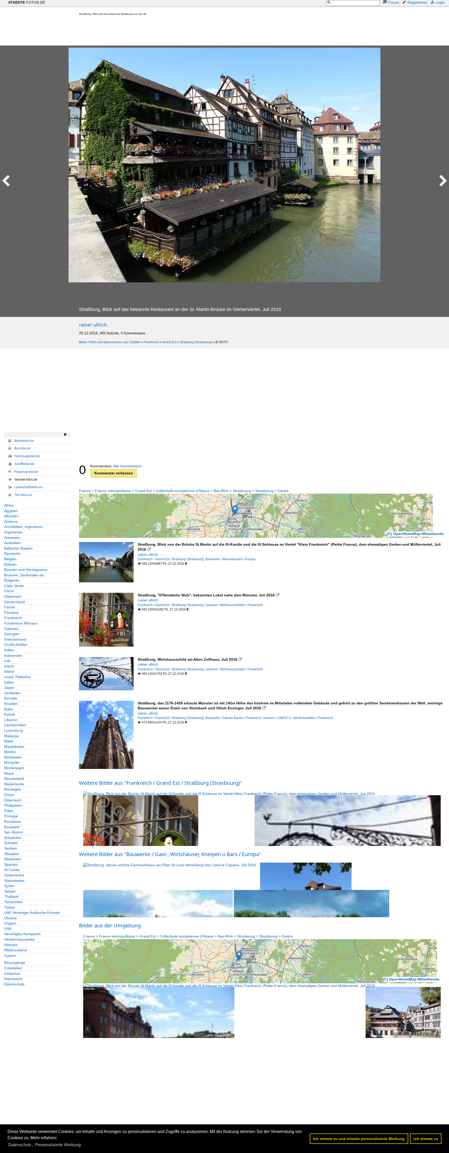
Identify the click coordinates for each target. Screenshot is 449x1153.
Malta (8, 741)
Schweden (12, 838)
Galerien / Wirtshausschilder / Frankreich (234, 605)
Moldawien (13, 757)
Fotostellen (13, 968)
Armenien (12, 538)
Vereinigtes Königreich (22, 934)
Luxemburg (13, 730)
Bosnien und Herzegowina (25, 570)
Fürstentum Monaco (20, 623)
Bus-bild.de (22, 448)
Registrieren (417, 2)
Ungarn (10, 923)
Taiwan (10, 891)
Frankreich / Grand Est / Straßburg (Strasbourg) (171, 559)
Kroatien (11, 704)
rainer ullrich (93, 325)
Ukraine (10, 918)
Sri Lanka (12, 870)
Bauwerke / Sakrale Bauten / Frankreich (233, 718)
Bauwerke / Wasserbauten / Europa (230, 559)
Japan (9, 687)
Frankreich (151, 342)
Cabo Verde (14, 586)
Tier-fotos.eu (23, 495)
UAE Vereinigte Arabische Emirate (32, 912)
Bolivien (10, 564)
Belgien (10, 559)
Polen (9, 811)
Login (440, 2)
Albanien (11, 516)
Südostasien (14, 880)
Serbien (10, 848)
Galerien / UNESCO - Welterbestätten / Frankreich (298, 718)
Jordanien (12, 693)
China (9, 591)
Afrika (9, 505)
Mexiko (10, 752)
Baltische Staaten (18, 548)
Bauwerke (12, 553)
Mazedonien (14, 746)
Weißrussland (15, 950)
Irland (9, 666)
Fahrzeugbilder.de (27, 456)
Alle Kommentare (127, 466)
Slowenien (12, 859)
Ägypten (11, 511)
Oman (9, 795)
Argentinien (13, 532)
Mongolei (11, 762)
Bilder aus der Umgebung (110, 925)
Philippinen (13, 805)
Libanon (10, 720)
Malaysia (11, 736)
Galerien (11, 629)
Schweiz (11, 843)
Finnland (11, 612)
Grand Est (169, 342)
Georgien (11, 634)
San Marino (13, 832)
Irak (7, 661)
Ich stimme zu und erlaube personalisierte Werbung (359, 1139)
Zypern (10, 955)
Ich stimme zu (426, 1139)
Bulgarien (12, 580)
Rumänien (12, 821)
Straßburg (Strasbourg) (196, 342)
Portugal (11, 816)
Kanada (10, 698)
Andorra (10, 521)
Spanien (11, 864)
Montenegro (14, 768)
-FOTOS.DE (26, 2)
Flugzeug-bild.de (26, 472)
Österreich (12, 800)
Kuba (8, 709)
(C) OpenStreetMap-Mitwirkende (415, 534)
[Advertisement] (173, 31)
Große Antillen (16, 644)
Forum (393, 2)
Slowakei (11, 854)
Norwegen (12, 789)
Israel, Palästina (17, 677)
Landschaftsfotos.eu (28, 487)
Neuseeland (14, 778)
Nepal (9, 773)
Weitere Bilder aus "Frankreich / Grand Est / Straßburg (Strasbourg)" (160, 782)
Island (9, 671)
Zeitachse (12, 973)
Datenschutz (14, 984)
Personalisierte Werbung (58, 1145)
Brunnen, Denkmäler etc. (24, 575)
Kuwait (9, 714)
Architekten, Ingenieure (23, 527)
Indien (9, 650)
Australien (12, 543)
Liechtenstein (15, 725)
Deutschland (14, 602)
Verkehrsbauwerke (19, 939)
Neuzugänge (14, 962)
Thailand (11, 896)
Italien (9, 682)
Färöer (9, 607)
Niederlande (14, 784)
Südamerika (14, 875)
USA (7, 929)
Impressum (13, 979)
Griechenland (15, 639)
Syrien (9, 886)
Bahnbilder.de (24, 441)
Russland (11, 827)
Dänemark (12, 596)
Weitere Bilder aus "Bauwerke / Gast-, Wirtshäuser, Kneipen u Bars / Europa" (170, 854)
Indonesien (13, 655)
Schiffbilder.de (24, 464)
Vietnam (11, 945)
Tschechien (13, 902)
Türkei (9, 907)
